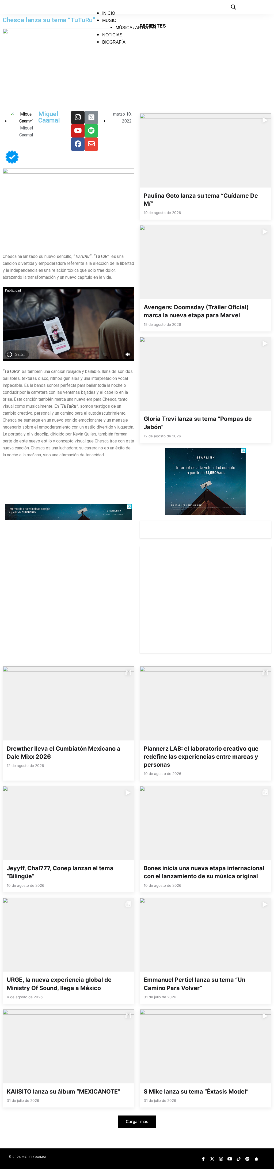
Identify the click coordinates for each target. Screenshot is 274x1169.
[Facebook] (78, 144)
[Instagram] (78, 117)
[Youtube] (78, 130)
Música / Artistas (136, 27)
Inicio (108, 13)
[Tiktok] (238, 1159)
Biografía (113, 42)
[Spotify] (91, 130)
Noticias (112, 35)
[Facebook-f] (203, 1159)
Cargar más (137, 1121)
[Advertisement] (102, 485)
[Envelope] (91, 144)
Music (109, 20)
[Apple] (256, 1159)
